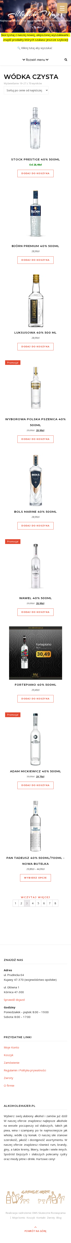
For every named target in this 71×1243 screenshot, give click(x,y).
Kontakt (41, 1217)
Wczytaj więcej (35, 897)
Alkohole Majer (35, 14)
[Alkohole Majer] (35, 1195)
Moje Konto (11, 1047)
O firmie (9, 1085)
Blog (58, 1217)
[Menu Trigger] (62, 8)
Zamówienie (12, 1062)
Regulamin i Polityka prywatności (25, 1070)
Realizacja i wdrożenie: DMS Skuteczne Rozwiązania (36, 1213)
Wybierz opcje (35, 877)
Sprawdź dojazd (14, 1000)
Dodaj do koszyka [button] (35, 173)
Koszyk (8, 1055)
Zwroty (8, 1078)
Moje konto (18, 1217)
